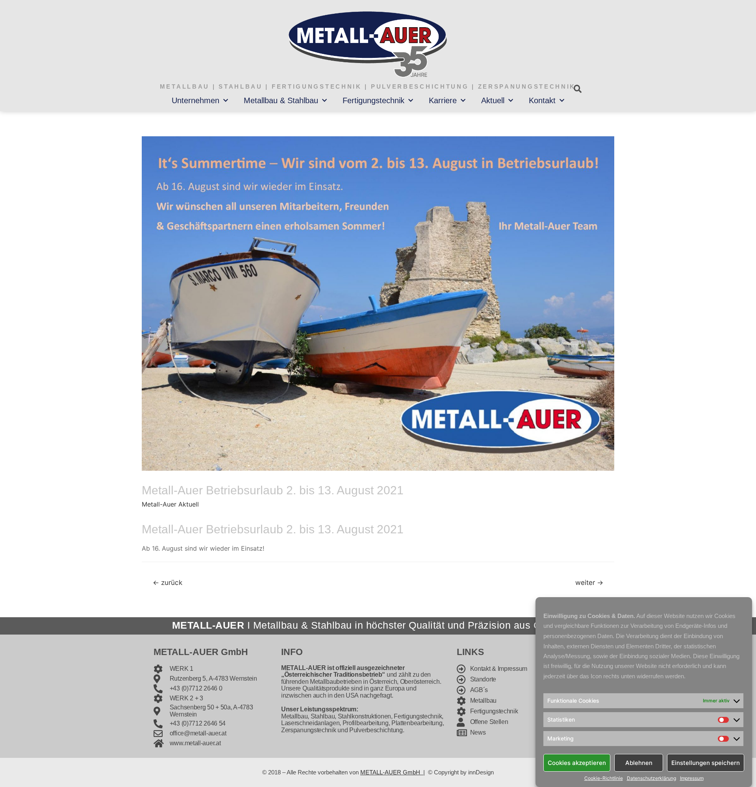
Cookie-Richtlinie (603, 778)
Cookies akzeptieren (577, 762)
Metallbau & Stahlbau (281, 100)
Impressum (692, 778)
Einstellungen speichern (705, 762)
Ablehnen (638, 762)
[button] (577, 89)
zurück (167, 582)
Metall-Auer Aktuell (170, 504)
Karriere (443, 100)
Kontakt (542, 100)
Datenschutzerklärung (651, 778)
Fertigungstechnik (373, 100)
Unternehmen (195, 100)
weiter (589, 582)
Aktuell (492, 100)
